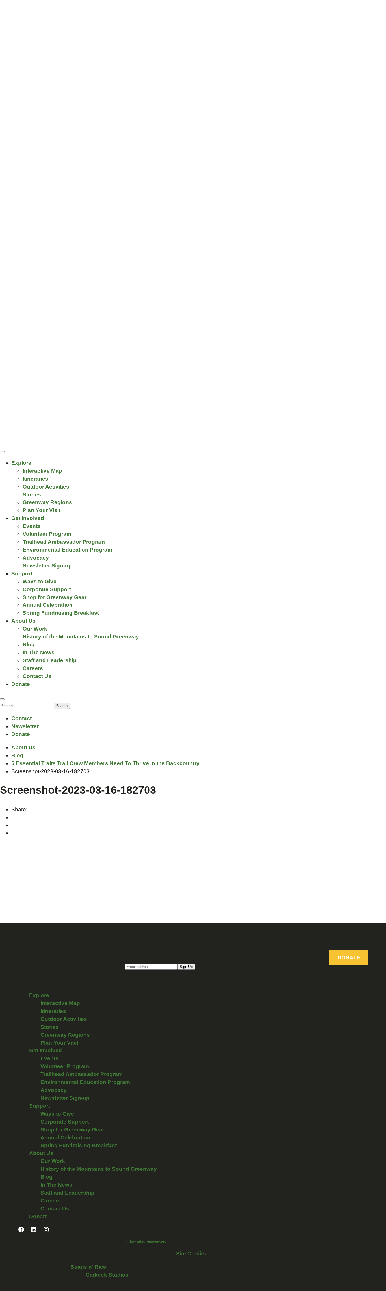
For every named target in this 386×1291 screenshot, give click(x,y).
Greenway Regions (47, 502)
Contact (21, 718)
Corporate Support (47, 589)
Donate (20, 684)
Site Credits (191, 1253)
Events (32, 526)
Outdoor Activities (46, 487)
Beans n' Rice (88, 1267)
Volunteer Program (47, 534)
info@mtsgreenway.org (146, 1241)
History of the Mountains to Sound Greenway (81, 637)
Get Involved (27, 518)
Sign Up (186, 967)
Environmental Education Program (67, 550)
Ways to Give (40, 581)
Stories (32, 495)
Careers (33, 668)
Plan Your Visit (41, 510)
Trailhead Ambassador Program (64, 542)
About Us (23, 621)
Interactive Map (42, 471)
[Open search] (2, 699)
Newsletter (25, 726)
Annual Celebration (48, 605)
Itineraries (35, 479)
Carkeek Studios (107, 1275)
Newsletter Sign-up (47, 566)
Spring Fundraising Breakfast (61, 613)
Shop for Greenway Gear (54, 597)
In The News (39, 652)
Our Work (35, 629)
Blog (29, 644)
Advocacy (36, 558)
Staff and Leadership (50, 660)
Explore (21, 463)
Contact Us (37, 676)
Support (21, 573)
